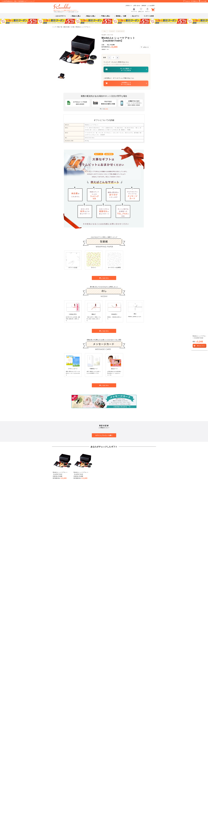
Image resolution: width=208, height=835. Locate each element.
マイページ (134, 11)
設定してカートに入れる (126, 69)
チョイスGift (203, 1)
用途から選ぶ (76, 16)
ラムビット (187, 1)
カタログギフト (60, 16)
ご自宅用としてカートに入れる (126, 83)
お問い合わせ (136, 5)
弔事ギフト (195, 1)
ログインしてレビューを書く (104, 435)
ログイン (147, 11)
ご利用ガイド (128, 5)
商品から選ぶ (90, 16)
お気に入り (141, 11)
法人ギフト (136, 16)
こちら (106, 108)
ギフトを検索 (150, 16)
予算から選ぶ (105, 16)
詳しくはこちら (104, 278)
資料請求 (144, 5)
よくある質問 (150, 5)
